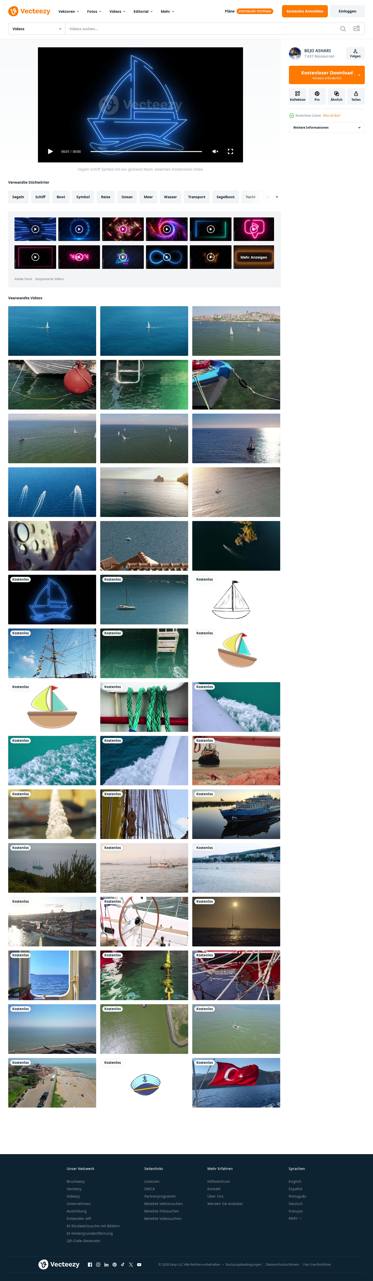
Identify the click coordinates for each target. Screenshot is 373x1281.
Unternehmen (79, 1203)
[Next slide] (272, 197)
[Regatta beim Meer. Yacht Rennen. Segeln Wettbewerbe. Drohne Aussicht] (236, 331)
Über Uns (215, 1196)
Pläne (230, 11)
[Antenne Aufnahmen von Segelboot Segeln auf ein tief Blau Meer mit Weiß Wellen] (52, 331)
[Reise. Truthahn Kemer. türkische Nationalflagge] (236, 1083)
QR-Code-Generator (83, 1240)
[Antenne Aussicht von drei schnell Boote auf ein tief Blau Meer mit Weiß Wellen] (52, 492)
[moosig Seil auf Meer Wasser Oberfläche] (144, 975)
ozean (127, 196)
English (295, 1181)
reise (105, 196)
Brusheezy (76, 1181)
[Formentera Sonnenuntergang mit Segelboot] (236, 921)
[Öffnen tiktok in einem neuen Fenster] (123, 1264)
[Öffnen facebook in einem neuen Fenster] (90, 1264)
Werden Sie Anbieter (225, 1203)
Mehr (165, 11)
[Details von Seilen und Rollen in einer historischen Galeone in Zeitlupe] (144, 814)
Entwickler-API (79, 1218)
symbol (83, 196)
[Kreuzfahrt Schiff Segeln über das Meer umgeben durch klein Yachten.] (52, 868)
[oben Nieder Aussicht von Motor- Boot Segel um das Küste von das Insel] (236, 546)
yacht (251, 196)
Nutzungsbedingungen (243, 1264)
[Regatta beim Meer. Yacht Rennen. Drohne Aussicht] (144, 438)
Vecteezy (74, 1188)
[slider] (146, 151)
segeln (18, 196)
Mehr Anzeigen (253, 257)
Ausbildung (77, 1211)
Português (297, 1196)
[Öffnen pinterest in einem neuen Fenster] (115, 1264)
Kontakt (213, 1188)
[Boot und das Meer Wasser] (52, 385)
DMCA (149, 1188)
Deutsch (296, 1203)
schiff (40, 196)
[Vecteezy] (29, 11)
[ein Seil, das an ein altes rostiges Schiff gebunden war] (52, 814)
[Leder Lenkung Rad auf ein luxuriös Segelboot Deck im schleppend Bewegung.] (144, 921)
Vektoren (66, 11)
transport (196, 196)
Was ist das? (331, 115)
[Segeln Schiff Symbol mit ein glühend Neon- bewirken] (52, 599)
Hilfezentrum (218, 1181)
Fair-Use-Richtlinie (317, 1264)
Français (296, 1211)
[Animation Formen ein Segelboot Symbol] (52, 707)
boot (61, 196)
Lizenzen (151, 1181)
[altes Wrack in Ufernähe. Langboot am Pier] (236, 760)
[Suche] (343, 29)
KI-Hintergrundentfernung (90, 1233)
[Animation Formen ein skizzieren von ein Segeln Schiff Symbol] (236, 599)
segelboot (226, 196)
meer (148, 196)
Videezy (73, 1196)
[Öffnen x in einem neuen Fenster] (131, 1264)
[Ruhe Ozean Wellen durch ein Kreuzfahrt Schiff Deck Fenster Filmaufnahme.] (52, 975)
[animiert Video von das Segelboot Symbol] (236, 653)
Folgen (355, 56)
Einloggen (347, 11)
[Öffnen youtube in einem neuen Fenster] (139, 1264)
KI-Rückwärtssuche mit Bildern (93, 1225)
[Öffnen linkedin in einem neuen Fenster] (106, 1264)
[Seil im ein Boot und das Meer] (144, 707)
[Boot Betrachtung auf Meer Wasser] (236, 975)
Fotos (92, 11)
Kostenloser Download (327, 75)
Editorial (141, 11)
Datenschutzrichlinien (282, 1264)
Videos (115, 11)
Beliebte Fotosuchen (161, 1211)
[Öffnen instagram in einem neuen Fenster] (98, 1264)
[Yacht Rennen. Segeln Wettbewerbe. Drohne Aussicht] (52, 438)
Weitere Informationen (311, 127)
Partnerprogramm (160, 1196)
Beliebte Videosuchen (163, 1218)
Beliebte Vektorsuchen (163, 1203)
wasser (170, 196)
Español (295, 1188)
